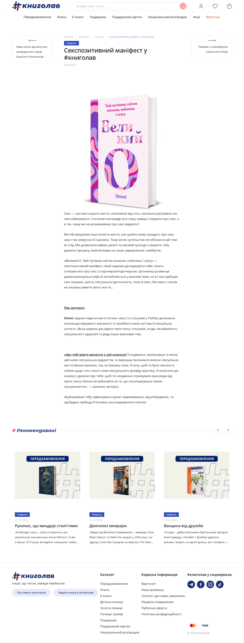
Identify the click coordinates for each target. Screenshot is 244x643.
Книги (61, 17)
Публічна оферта (154, 608)
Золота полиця (111, 608)
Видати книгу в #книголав (76, 592)
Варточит (213, 17)
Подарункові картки (127, 17)
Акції (196, 17)
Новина (99, 36)
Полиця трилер (111, 614)
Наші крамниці (152, 590)
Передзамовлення (37, 17)
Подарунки (98, 17)
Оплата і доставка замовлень (163, 596)
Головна (68, 36)
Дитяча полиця (111, 602)
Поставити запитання (31, 592)
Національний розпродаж (167, 17)
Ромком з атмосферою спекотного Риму (213, 49)
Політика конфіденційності (161, 614)
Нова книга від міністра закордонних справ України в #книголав (31, 51)
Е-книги (77, 17)
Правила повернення (157, 602)
